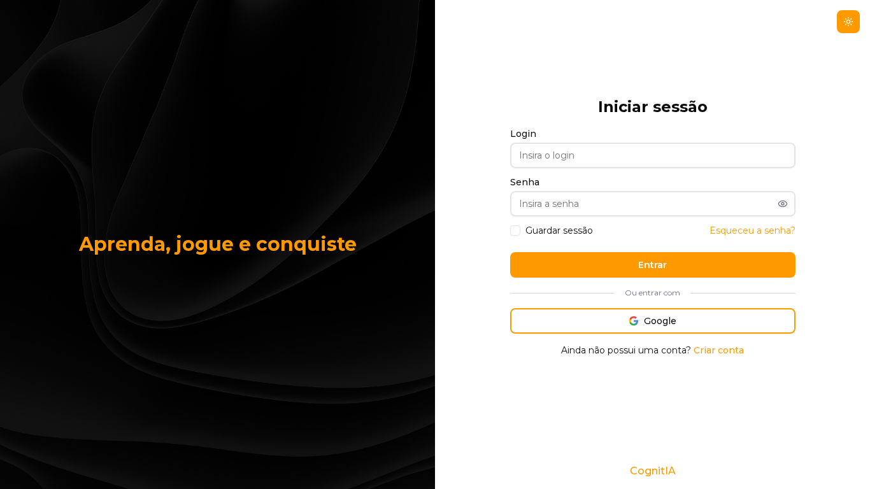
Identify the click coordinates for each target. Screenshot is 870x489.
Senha (524, 182)
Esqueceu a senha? (752, 230)
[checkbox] (515, 230)
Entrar (652, 265)
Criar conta (719, 350)
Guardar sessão (559, 230)
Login (523, 133)
